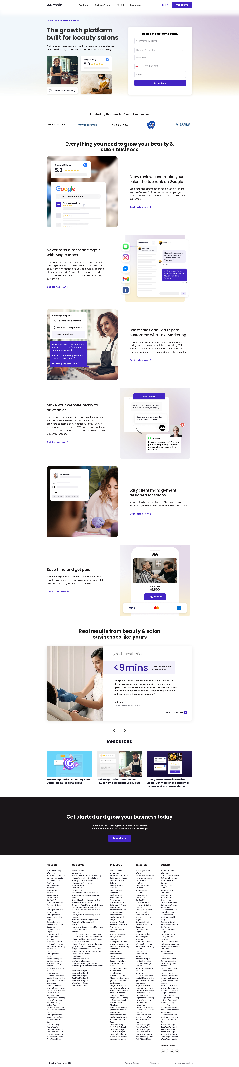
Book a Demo (52, 895)
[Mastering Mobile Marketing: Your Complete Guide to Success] (69, 752)
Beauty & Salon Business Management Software (53, 889)
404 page (51, 873)
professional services (56, 1010)
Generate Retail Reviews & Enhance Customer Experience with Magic (55, 927)
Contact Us (52, 900)
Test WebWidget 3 (55, 1032)
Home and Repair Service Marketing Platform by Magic (55, 961)
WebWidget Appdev (55, 1036)
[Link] (54, 5)
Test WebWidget (54, 1024)
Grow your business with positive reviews (55, 942)
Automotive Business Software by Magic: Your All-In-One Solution (56, 879)
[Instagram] (167, 1051)
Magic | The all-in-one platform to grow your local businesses (56, 988)
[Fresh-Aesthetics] (75, 647)
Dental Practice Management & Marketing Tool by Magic (54, 916)
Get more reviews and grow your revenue (54, 936)
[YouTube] (172, 1051)
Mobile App (51, 1005)
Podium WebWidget (55, 1007)
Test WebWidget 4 (55, 1034)
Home (49, 956)
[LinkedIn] (177, 1051)
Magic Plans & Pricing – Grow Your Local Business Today (56, 1000)
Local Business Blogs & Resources (55, 969)
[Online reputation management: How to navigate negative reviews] (119, 752)
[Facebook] (163, 1051)
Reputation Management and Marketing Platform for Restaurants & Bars (55, 1017)
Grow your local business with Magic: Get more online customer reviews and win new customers (168, 783)
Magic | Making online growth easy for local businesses (56, 980)
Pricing (120, 4)
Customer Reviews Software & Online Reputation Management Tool (55, 906)
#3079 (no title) (54, 870)
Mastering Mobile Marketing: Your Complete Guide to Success (68, 781)
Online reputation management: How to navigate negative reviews (118, 781)
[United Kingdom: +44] (137, 66)
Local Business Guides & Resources (55, 974)
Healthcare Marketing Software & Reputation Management (56, 950)
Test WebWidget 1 (54, 1027)
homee (50, 966)
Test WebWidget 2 (55, 1029)
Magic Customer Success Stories (54, 994)
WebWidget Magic (55, 1039)
